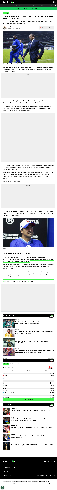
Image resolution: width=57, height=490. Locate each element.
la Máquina (29, 106)
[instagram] (48, 461)
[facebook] (45, 461)
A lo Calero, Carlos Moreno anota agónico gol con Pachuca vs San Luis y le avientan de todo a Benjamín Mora (34, 352)
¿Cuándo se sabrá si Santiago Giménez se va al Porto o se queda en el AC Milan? (30, 411)
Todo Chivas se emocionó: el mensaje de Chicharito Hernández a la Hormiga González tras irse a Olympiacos (31, 428)
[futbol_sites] (6, 475)
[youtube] (54, 461)
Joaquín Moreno (40, 165)
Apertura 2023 (7, 281)
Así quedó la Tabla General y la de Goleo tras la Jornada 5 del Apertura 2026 (33, 342)
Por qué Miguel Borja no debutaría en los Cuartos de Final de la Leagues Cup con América (34, 332)
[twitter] (51, 461)
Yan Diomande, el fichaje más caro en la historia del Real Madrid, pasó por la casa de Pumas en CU (31, 436)
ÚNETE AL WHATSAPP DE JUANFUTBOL (27, 9)
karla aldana (13, 27)
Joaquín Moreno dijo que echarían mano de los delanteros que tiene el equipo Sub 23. (28, 260)
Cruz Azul (5, 67)
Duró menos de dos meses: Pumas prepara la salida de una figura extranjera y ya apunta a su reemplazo (32, 445)
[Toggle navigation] (1, 2)
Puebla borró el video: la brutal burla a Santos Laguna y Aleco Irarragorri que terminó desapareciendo (33, 323)
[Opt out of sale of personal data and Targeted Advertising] (2, 487)
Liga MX (31, 281)
